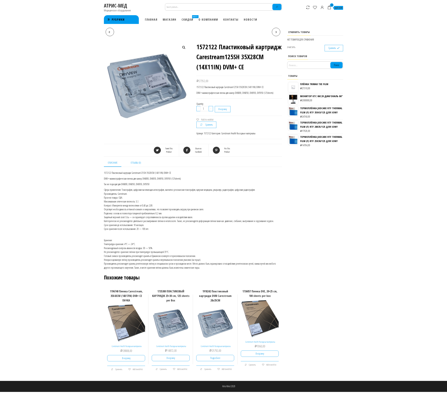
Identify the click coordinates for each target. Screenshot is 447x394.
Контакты (231, 19)
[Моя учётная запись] (322, 7)
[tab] (115, 163)
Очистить (291, 47)
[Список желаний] (315, 7)
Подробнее (215, 358)
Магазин (169, 19)
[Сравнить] (308, 7)
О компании (208, 19)
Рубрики (118, 19)
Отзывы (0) (136, 162)
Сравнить (209, 124)
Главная (151, 19)
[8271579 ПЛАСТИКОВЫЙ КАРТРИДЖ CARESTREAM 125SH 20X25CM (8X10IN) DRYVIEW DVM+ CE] (276, 32)
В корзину (222, 109)
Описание (113, 162)
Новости (250, 19)
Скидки (189, 18)
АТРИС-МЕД (115, 5)
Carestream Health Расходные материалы (238, 133)
